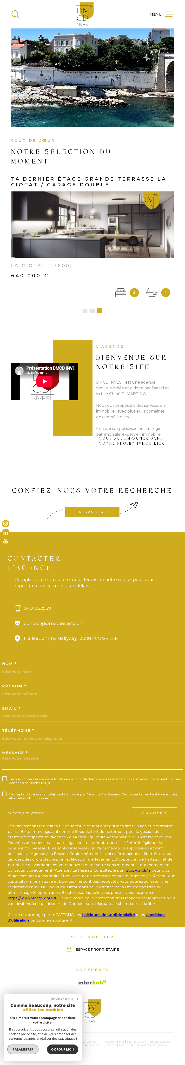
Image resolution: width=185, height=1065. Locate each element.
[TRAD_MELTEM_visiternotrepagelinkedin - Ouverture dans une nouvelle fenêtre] (5, 532)
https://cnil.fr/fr (137, 870)
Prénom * (14, 686)
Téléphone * (18, 730)
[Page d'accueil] (85, 14)
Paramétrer (23, 1049)
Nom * (9, 663)
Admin (111, 1045)
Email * (11, 708)
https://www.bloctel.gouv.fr (32, 898)
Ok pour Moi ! (62, 1049)
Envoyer (154, 813)
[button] (85, 310)
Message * (15, 752)
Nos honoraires (115, 1041)
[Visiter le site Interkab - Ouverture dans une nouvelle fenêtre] (92, 982)
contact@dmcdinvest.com (54, 623)
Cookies (163, 1045)
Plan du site (135, 1041)
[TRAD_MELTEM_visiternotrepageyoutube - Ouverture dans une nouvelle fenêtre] (5, 541)
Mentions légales (158, 1041)
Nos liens (125, 1045)
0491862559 (37, 608)
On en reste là (62, 999)
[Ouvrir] (15, 14)
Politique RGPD (145, 1045)
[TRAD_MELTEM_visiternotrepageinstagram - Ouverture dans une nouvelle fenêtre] (5, 523)
